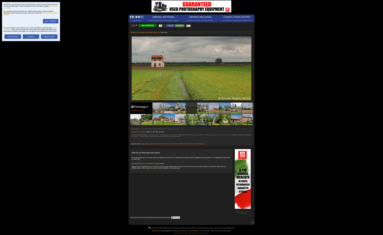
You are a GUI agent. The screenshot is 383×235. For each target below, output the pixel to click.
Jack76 (171, 144)
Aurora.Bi (166, 144)
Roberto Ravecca (190, 144)
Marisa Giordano (179, 144)
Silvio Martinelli (199, 144)
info (245, 213)
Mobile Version (156, 231)
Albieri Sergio (149, 144)
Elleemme (161, 129)
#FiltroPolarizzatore (223, 135)
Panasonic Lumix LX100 (138, 132)
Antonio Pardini (158, 144)
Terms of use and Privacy (180, 231)
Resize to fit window (193, 40)
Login (134, 25)
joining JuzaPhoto (147, 163)
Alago (142, 144)
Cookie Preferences (193, 231)
